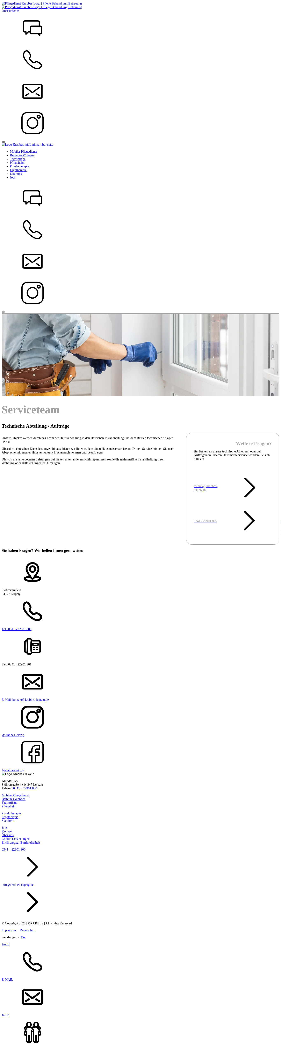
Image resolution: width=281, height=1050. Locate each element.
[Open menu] (3, 142)
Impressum (9, 930)
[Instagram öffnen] (140, 123)
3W (23, 937)
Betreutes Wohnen (14, 799)
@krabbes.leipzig (13, 735)
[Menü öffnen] (3, 312)
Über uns (8, 11)
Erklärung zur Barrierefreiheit (21, 842)
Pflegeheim (9, 806)
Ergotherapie (10, 817)
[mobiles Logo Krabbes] (27, 144)
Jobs (16, 11)
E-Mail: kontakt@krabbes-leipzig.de (25, 699)
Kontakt (7, 831)
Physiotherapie (11, 813)
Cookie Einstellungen (16, 838)
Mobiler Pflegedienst (15, 795)
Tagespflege (9, 802)
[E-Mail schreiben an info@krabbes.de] (140, 92)
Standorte (8, 820)
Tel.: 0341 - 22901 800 (16, 629)
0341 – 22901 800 (25, 788)
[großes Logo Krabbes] (42, 7)
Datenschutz (28, 930)
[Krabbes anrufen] (140, 28)
